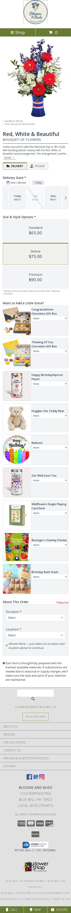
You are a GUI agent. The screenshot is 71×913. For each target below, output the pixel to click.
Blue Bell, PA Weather (16, 893)
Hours (61, 909)
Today (38, 182)
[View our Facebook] (29, 779)
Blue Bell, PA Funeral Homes (25, 881)
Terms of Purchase (36, 899)
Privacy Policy (11, 899)
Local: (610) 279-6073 (35, 805)
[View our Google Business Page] (35, 779)
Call (13, 909)
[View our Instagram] (41, 779)
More (7, 157)
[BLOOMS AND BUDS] (35, 23)
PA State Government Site (52, 893)
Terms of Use (61, 899)
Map (36, 909)
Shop (20, 32)
